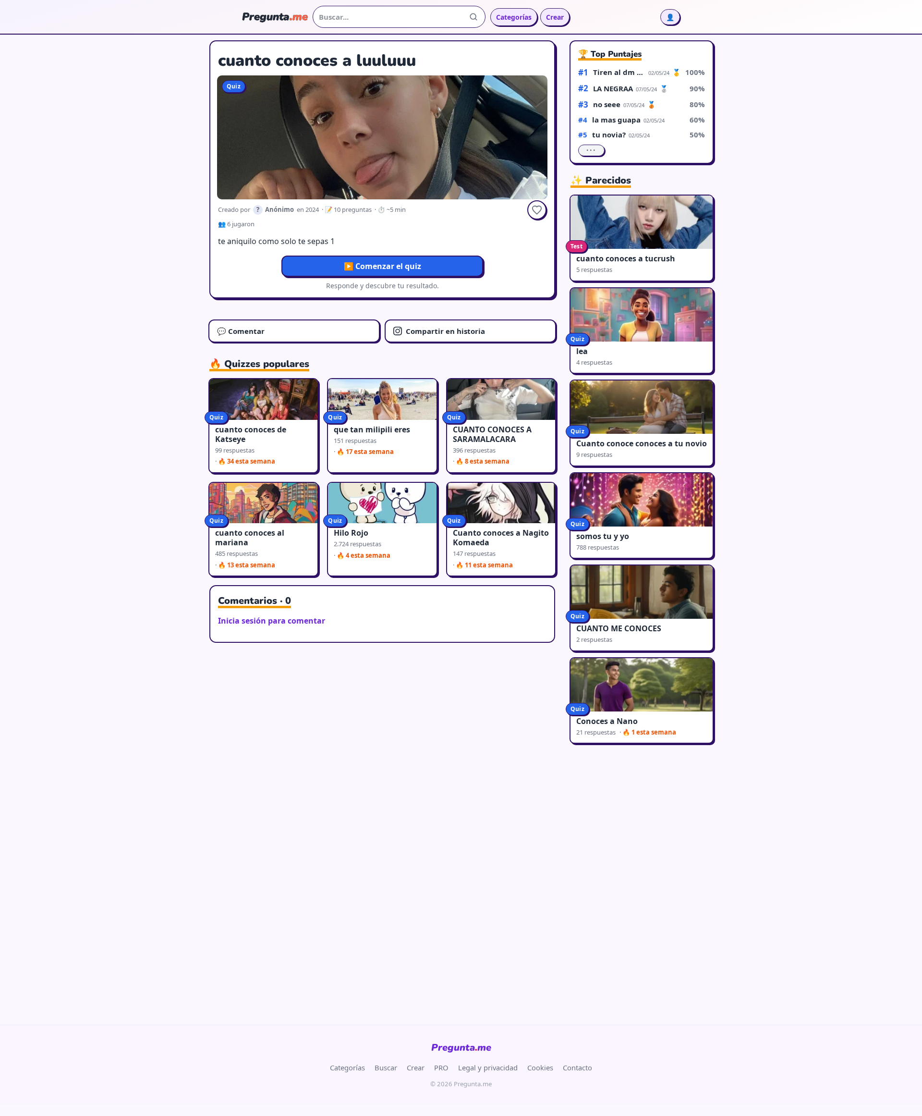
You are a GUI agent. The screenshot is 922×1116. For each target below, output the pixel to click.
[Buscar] (473, 16)
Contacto (577, 1067)
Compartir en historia (445, 331)
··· (591, 150)
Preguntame (461, 1047)
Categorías (514, 17)
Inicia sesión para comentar (271, 620)
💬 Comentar (241, 331)
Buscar (386, 1067)
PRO (441, 1067)
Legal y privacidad (488, 1067)
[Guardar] (536, 210)
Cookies (540, 1067)
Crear (555, 17)
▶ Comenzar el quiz (382, 266)
